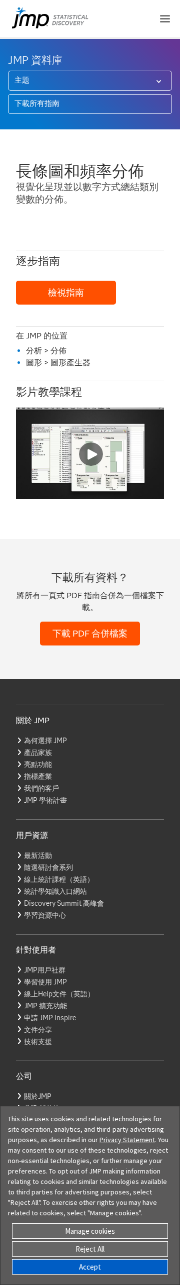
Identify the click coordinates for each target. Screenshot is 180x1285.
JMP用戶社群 (45, 969)
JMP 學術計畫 (45, 800)
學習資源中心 (45, 915)
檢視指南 (66, 292)
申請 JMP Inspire (50, 1017)
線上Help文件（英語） (59, 993)
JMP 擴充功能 (45, 1005)
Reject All (90, 1249)
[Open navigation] (165, 18)
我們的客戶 (41, 788)
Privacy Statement (127, 1139)
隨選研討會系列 (48, 867)
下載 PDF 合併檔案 (90, 633)
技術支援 (38, 1041)
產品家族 (38, 752)
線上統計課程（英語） (59, 879)
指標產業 (38, 776)
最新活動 (38, 855)
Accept (90, 1267)
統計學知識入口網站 (55, 891)
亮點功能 (38, 764)
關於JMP (38, 1096)
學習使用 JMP (45, 981)
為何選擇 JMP (45, 740)
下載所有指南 (37, 103)
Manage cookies (90, 1231)
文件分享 (38, 1029)
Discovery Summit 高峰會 (64, 903)
